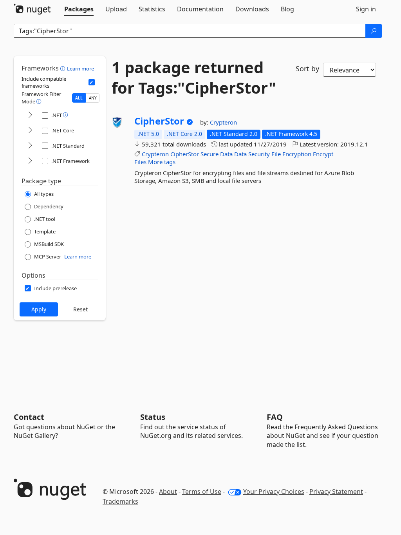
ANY (93, 98)
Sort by (307, 68)
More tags (161, 162)
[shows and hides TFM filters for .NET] (30, 115)
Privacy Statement (336, 491)
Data (226, 154)
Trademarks (120, 501)
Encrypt (323, 154)
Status (152, 417)
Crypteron (223, 122)
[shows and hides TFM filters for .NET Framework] (30, 161)
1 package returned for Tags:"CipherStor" (194, 77)
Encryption (296, 154)
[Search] (373, 31)
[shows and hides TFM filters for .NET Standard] (30, 146)
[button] (63, 68)
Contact (29, 417)
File (276, 154)
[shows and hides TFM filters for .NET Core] (30, 130)
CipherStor (159, 121)
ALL (79, 98)
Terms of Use (201, 491)
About (168, 491)
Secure (209, 154)
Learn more (80, 68)
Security (259, 154)
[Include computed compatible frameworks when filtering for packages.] (91, 82)
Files (140, 162)
